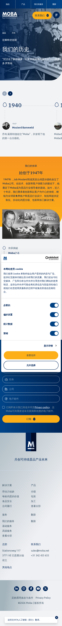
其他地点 (7, 567)
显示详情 (48, 345)
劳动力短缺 (8, 491)
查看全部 (36, 506)
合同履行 (7, 506)
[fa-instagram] (23, 588)
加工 (33, 501)
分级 (33, 491)
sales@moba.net (40, 550)
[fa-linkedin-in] (16, 588)
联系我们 (40, 15)
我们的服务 (38, 4)
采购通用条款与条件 (22, 597)
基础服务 (7, 526)
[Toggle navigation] (56, 15)
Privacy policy (42, 407)
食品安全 (7, 501)
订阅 (28, 419)
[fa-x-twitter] (45, 588)
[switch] (54, 314)
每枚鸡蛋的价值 (10, 496)
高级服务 (7, 530)
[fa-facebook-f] (31, 588)
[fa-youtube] (38, 588)
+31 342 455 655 (40, 555)
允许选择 (31, 365)
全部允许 (31, 355)
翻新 (54, 4)
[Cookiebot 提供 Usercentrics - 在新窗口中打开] (45, 258)
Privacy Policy (43, 597)
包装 (33, 496)
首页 (4, 33)
